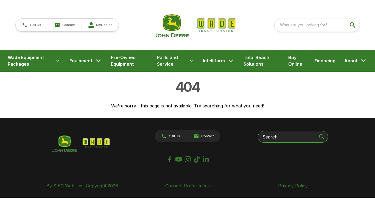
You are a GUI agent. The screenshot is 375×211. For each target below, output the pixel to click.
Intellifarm (214, 60)
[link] (100, 25)
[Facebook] (169, 159)
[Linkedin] (205, 159)
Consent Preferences (187, 185)
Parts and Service (167, 61)
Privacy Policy (293, 185)
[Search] (321, 136)
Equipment (80, 60)
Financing (324, 60)
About (350, 60)
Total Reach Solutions (256, 61)
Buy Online (295, 61)
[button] (32, 25)
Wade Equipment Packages (26, 61)
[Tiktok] (196, 159)
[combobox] (317, 25)
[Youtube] (178, 159)
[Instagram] (187, 159)
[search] (353, 25)
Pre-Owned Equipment (123, 61)
